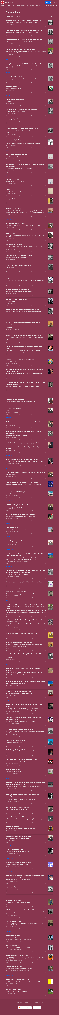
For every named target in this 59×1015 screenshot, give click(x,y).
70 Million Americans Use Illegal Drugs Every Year (22, 633)
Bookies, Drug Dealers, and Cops (16, 817)
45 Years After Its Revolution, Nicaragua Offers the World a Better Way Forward (25, 621)
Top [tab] (12, 16)
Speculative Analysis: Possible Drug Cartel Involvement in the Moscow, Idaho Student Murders (26, 783)
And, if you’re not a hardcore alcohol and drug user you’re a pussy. (23, 484)
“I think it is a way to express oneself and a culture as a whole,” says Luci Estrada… (25, 912)
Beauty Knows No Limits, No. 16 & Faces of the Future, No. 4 (24, 30)
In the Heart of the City (13, 887)
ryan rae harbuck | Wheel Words (23, 939)
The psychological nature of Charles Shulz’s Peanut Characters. (22, 424)
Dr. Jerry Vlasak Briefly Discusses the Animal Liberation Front (25, 472)
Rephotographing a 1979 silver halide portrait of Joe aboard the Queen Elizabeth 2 (24, 131)
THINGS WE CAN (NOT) (13, 935)
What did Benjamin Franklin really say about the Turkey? (20, 401)
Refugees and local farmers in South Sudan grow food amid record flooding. (26, 529)
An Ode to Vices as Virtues (14, 849)
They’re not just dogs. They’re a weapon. (16, 991)
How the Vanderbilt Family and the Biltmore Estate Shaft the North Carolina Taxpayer (25, 554)
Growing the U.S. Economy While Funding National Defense (21, 121)
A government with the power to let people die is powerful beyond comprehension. (23, 656)
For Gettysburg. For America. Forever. (17, 592)
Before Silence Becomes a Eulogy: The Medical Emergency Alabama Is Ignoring (24, 370)
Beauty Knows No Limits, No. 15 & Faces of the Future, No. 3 (24, 39)
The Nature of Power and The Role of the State (18, 902)
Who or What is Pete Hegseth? (15, 99)
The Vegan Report (11, 86)
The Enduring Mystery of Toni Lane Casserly (20, 750)
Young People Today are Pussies (16, 541)
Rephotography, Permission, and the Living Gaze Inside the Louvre (23, 225)
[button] (2, 5)
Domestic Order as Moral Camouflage (16, 257)
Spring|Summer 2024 (13, 945)
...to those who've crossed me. (14, 191)
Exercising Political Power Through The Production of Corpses (26, 654)
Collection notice (36, 1004)
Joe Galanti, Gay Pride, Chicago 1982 (17, 299)
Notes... (8, 189)
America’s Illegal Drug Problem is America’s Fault (21, 759)
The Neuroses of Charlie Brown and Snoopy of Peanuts (23, 422)
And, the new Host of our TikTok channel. (16, 435)
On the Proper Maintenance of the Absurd (19, 265)
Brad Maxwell (22, 123)
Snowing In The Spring (13, 769)
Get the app (37, 1008)
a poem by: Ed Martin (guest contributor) (16, 889)
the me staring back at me (14, 966)
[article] (29, 23)
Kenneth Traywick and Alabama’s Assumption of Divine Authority (23, 323)
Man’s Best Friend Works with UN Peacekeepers (21, 514)
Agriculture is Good (12, 527)
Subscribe (48, 2)
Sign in (55, 2)
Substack (22, 1011)
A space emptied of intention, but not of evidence (19, 168)
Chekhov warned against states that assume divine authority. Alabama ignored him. (24, 326)
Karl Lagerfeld (10, 199)
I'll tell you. (8, 101)
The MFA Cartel (10, 233)
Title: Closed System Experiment (16, 154)
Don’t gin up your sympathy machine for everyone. (19, 693)
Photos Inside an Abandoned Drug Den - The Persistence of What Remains (25, 165)
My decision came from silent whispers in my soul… (19, 968)
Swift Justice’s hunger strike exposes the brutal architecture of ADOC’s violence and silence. (24, 387)
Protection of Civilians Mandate (14, 742)
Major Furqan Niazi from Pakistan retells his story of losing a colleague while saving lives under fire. (26, 731)
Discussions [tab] (17, 16)
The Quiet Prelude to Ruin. (12, 362)
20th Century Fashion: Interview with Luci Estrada (22, 910)
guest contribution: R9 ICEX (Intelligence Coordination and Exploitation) (24, 786)
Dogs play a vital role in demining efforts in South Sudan (20, 516)
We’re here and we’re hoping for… (16, 492)
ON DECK (8, 278)
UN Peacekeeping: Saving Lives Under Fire (19, 729)
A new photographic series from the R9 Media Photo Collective (22, 79)
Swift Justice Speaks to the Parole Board (19, 642)
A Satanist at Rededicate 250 (15, 140)
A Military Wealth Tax (12, 119)
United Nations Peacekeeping (15, 740)
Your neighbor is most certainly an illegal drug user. (19, 635)
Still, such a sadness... (11, 301)
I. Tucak (16, 915)
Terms (29, 1004)
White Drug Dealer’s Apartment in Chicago (19, 255)
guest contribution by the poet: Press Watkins (18, 851)
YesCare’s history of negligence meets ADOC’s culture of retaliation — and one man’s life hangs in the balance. (25, 374)
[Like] (7, 26)
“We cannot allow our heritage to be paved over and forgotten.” (22, 594)
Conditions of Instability (13, 179)
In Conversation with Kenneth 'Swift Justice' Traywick (23, 309)
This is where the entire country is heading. (17, 574)
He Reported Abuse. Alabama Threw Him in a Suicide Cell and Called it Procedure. (25, 383)
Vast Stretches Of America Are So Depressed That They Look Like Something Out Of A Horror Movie (25, 571)
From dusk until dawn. (11, 474)
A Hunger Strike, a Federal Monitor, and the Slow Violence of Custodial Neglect (24, 338)
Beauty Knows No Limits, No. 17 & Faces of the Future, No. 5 (24, 20)
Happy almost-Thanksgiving (15, 399)
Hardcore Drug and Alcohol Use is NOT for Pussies (22, 482)
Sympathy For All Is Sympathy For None (18, 691)
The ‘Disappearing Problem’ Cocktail (17, 807)
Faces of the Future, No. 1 (14, 77)
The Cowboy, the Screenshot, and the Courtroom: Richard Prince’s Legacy (25, 461)
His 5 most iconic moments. (13, 201)
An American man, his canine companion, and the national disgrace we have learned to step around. (26, 52)
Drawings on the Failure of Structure (15, 181)
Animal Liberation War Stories (13, 88)
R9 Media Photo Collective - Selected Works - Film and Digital (25, 681)
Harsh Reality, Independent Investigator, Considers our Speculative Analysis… (23, 718)
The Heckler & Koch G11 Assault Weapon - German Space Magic (24, 705)
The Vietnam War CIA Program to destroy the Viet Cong (20, 828)
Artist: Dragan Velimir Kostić (13, 156)
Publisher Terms (39, 1002)
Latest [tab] (8, 16)
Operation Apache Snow (13, 921)
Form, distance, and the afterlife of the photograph (19, 291)
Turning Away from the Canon (15, 223)
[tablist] (13, 16)
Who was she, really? (11, 752)
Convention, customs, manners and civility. (17, 584)
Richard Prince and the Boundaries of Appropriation (22, 459)
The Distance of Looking (13, 209)
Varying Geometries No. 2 (14, 244)
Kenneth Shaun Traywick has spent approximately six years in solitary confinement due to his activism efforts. (24, 645)
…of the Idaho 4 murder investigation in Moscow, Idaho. (20, 721)
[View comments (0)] (19, 26)
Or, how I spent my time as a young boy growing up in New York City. (24, 819)
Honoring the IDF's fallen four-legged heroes (17, 838)
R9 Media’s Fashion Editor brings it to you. (17, 864)
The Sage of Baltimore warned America (16, 111)
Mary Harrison (18, 960)
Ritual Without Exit (10, 267)
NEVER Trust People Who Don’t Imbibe (18, 505)
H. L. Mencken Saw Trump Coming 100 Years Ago (21, 109)
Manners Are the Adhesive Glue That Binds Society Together (25, 582)
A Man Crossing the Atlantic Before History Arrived (22, 128)
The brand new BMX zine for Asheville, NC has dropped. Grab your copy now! (25, 281)
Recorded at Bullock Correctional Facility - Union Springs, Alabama (23, 311)
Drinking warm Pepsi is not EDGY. (14, 543)
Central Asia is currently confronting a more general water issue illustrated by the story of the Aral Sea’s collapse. (25, 673)
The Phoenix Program (12, 826)
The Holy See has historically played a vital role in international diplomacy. (25, 981)
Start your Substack (25, 1008)
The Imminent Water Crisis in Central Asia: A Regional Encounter (23, 669)
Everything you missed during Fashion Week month (19, 947)
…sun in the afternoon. (12, 494)
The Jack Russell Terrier (13, 989)
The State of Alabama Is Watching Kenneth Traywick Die (24, 335)
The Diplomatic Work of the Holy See (17, 979)
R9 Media (12, 24)
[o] (50, 88)
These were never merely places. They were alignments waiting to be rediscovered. (24, 247)
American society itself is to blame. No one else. (18, 761)
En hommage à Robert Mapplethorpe (17, 289)
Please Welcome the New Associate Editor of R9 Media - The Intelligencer (25, 432)
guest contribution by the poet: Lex (15, 771)
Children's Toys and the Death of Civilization (20, 360)
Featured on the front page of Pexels (15, 683)
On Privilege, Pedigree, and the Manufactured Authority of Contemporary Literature (25, 235)
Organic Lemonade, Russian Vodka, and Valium (18, 809)
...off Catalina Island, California (14, 411)
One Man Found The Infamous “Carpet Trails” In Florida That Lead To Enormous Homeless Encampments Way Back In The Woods (25, 606)
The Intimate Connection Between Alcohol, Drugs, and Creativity (23, 795)
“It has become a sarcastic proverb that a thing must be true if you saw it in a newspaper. (26, 447)
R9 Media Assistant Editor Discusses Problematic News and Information (25, 444)
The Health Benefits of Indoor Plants (17, 955)
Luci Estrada (17, 866)
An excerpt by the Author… (13, 937)
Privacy (25, 1004)
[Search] (51, 16)
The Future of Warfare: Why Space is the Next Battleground (25, 875)
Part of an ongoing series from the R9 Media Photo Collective (22, 22)
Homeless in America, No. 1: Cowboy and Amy (20, 49)
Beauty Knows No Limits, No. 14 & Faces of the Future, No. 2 (24, 64)
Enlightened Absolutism (13, 900)
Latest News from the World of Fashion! (18, 862)
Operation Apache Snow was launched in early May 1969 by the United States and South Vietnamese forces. (24, 923)
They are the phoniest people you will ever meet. (18, 507)
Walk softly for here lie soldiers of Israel (18, 836)
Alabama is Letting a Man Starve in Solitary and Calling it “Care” (24, 347)
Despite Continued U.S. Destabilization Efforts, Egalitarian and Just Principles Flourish (26, 624)
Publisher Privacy (29, 1002)
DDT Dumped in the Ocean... (15, 409)
